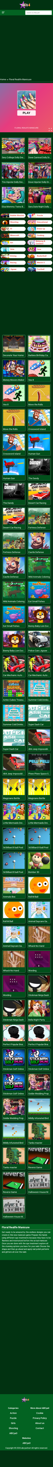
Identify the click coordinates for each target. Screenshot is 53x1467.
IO (11, 229)
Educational (42, 222)
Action (13, 1413)
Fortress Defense (37, 527)
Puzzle (40, 215)
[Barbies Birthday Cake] (39, 351)
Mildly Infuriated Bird (38, 1118)
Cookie (39, 1413)
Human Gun (34, 453)
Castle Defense (36, 552)
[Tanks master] (39, 1139)
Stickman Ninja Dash (38, 995)
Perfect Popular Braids (14, 1044)
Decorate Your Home (13, 355)
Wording (32, 970)
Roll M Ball (33, 896)
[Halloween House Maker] (39, 1188)
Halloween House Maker (40, 1192)
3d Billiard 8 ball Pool (13, 847)
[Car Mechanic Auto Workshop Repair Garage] (14, 671)
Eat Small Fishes (36, 601)
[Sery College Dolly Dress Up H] (13, 153)
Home (3, 79)
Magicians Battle (11, 798)
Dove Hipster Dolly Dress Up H (39, 182)
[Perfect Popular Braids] (14, 1040)
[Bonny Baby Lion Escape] (39, 622)
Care (39, 249)
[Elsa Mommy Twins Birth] (13, 202)
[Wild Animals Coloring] (39, 573)
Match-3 (41, 262)
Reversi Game (35, 1167)
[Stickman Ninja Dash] (39, 991)
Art (11, 243)
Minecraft (14, 235)
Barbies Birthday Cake (39, 355)
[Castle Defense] (39, 548)
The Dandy (33, 478)
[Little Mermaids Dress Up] (14, 819)
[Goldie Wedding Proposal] (39, 1089)
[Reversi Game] (39, 1163)
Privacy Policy (40, 1418)
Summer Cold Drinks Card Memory (20, 724)
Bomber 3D (33, 872)
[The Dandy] (39, 474)
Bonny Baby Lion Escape (40, 626)
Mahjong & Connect (40, 242)
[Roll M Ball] (39, 893)
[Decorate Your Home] (14, 351)
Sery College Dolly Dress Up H (13, 157)
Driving (13, 256)
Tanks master (35, 1143)
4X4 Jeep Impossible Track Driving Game (23, 773)
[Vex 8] (39, 376)
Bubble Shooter (17, 215)
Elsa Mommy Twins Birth (13, 206)
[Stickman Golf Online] (14, 1065)
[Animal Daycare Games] (39, 917)
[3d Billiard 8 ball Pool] (14, 843)
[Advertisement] (26, 44)
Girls (12, 249)
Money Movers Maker (13, 380)
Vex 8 (31, 380)
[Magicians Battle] (14, 794)
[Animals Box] (14, 893)
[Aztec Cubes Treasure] (14, 696)
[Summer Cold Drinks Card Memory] (39, 696)
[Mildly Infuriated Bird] (39, 1114)
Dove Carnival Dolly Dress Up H (39, 157)
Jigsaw (13, 269)
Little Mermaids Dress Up (15, 823)
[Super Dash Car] (39, 720)
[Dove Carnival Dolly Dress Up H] (39, 153)
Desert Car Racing (37, 503)
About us (39, 1423)
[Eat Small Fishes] (39, 597)
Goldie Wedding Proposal (40, 1093)
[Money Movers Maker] (14, 376)
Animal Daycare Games (40, 921)
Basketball (41, 256)
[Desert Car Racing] (39, 499)
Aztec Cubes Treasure (14, 700)
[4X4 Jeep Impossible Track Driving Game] (39, 745)
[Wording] (39, 966)
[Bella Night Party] (39, 1016)
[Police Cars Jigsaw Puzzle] (39, 647)
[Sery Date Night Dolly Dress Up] (39, 202)
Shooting (14, 222)
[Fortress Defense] (39, 523)
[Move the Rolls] (39, 400)
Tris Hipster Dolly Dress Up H (13, 182)
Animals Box (9, 896)
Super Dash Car (36, 724)
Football (40, 269)
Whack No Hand (36, 946)
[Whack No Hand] (39, 942)
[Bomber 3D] (39, 868)
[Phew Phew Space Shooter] (39, 770)
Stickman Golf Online (13, 1069)
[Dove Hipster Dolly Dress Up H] (39, 178)
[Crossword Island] (39, 425)
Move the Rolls (35, 404)
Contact (40, 1428)
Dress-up (41, 229)
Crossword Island (37, 429)
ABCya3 (13, 1433)
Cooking (40, 235)
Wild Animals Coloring (39, 577)
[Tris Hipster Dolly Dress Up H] (13, 178)
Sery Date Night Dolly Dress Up (39, 206)
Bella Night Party (36, 1019)
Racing (13, 262)
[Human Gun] (39, 450)
